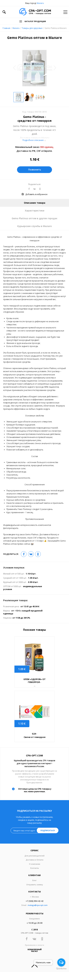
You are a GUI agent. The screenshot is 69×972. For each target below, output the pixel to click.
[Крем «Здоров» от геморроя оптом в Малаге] (34, 657)
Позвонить (34, 169)
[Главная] (35, 12)
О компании (34, 864)
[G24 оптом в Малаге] (34, 712)
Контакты (34, 868)
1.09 (22, 669)
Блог (34, 880)
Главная (6, 28)
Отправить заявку (34, 884)
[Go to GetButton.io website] (61, 969)
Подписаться (47, 830)
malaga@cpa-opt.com (37, 905)
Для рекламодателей (34, 855)
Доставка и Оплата (34, 860)
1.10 (22, 723)
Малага (40, 3)
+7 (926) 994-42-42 (34, 901)
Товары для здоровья (32, 28)
